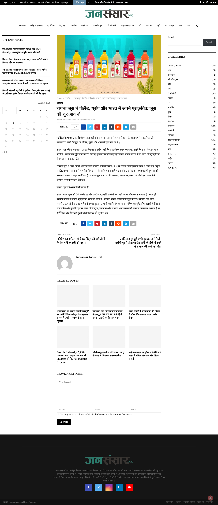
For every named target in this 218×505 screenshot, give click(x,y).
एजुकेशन (84, 25)
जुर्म (158, 25)
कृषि (169, 83)
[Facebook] (88, 487)
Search (171, 37)
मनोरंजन (149, 25)
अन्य (189, 25)
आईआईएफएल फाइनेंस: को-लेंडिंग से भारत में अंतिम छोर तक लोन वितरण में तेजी (145, 355)
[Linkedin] (119, 487)
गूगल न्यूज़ (64, 2)
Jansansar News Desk (67, 119)
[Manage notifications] (210, 498)
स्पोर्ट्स (170, 163)
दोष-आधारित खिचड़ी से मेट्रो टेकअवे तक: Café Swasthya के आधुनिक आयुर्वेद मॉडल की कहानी (21, 50)
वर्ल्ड (180, 25)
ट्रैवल (170, 97)
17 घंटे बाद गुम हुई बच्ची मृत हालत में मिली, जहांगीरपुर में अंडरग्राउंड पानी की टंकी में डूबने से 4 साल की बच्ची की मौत (138, 242)
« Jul (4, 151)
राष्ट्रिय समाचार (36, 25)
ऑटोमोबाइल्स (98, 25)
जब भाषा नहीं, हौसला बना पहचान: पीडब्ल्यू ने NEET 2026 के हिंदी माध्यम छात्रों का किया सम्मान (108, 314)
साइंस (170, 158)
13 (27, 129)
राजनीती (73, 25)
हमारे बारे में (24, 2)
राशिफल (171, 135)
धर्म (140, 25)
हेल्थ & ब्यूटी (173, 167)
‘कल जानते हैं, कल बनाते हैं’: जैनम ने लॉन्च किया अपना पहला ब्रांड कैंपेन (144, 314)
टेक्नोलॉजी (112, 25)
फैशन (170, 116)
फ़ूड (169, 111)
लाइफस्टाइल (126, 25)
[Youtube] (129, 487)
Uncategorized (174, 65)
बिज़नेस (62, 25)
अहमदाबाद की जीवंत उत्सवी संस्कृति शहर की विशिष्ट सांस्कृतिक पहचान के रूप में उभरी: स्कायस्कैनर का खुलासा (25, 81)
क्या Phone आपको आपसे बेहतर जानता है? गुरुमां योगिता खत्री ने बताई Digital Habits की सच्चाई (24, 71)
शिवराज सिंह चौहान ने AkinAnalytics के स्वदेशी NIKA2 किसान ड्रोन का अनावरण (25, 61)
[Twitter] (98, 487)
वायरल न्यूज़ (169, 25)
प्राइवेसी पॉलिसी (44, 2)
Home (22, 25)
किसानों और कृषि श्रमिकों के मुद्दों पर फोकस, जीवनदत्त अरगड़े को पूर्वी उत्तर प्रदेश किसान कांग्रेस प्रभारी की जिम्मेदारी (26, 92)
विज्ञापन (33, 2)
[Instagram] (109, 487)
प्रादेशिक (51, 25)
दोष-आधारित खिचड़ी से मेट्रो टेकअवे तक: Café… (112, 2)
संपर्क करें (55, 2)
